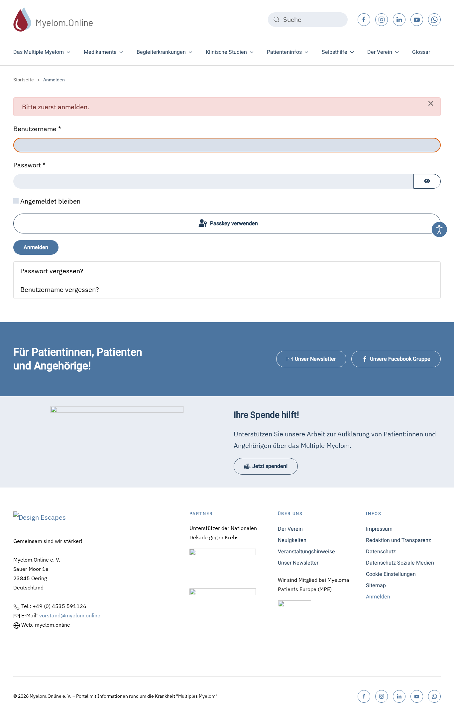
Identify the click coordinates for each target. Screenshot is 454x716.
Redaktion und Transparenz (398, 540)
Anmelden (36, 247)
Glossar (421, 52)
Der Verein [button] (379, 52)
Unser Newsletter (315, 359)
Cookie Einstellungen (391, 574)
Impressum (379, 529)
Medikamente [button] (100, 52)
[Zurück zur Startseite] (53, 19)
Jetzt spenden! (269, 466)
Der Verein (290, 529)
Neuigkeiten (292, 540)
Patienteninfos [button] (284, 52)
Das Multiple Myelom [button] (38, 52)
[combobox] (308, 19)
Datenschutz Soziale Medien (400, 563)
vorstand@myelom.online (69, 615)
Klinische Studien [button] (226, 52)
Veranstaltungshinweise (306, 552)
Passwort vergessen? (51, 270)
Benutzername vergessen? (59, 289)
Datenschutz (381, 552)
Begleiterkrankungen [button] (161, 52)
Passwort (29, 164)
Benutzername (37, 128)
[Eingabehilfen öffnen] (439, 229)
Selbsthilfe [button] (334, 52)
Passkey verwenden (233, 223)
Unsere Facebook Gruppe (400, 359)
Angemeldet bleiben (50, 201)
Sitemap (376, 585)
